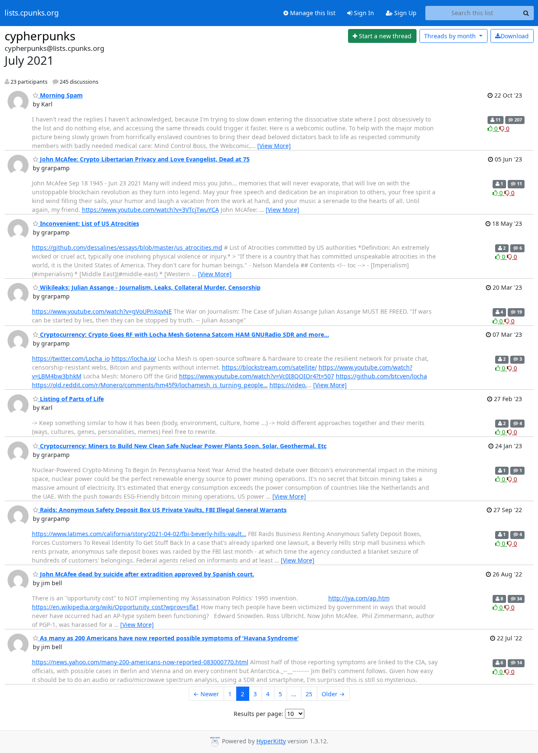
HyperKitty (271, 741)
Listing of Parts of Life (71, 399)
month (450, 36)
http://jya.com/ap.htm (359, 598)
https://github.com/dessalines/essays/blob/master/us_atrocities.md (127, 247)
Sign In (363, 13)
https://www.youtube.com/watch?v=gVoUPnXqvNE (102, 311)
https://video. (288, 385)
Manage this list (311, 13)
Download (515, 36)
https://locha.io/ (133, 358)
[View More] (274, 146)
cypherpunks (40, 36)
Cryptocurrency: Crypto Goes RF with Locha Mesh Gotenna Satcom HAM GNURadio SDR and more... (183, 334)
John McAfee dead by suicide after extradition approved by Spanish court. (146, 574)
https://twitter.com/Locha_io (71, 358)
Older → (333, 694)
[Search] (526, 13)
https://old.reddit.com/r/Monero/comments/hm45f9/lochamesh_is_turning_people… (150, 385)
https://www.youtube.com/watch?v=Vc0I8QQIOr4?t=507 (256, 376)
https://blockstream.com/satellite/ (269, 367)
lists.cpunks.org (32, 13)
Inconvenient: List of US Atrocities (88, 223)
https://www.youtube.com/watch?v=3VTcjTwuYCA (150, 210)
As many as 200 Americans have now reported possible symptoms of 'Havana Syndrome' (168, 638)
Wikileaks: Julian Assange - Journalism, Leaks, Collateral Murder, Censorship (149, 287)
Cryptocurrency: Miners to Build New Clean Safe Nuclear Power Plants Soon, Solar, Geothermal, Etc (182, 446)
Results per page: (258, 714)
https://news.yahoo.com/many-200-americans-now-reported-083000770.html (140, 662)
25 (309, 694)
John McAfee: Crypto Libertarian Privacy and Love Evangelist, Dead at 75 (144, 159)
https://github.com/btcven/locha (381, 376)
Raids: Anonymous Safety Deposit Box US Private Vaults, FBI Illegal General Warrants (162, 510)
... (293, 694)
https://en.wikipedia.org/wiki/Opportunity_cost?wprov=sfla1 (115, 607)
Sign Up (405, 13)
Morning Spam (60, 95)
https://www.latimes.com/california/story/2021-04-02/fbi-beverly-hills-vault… (139, 534)
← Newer (206, 694)
